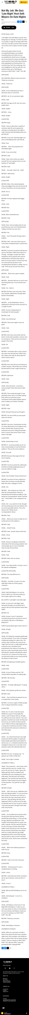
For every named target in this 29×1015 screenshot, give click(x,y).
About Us (5, 978)
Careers (5, 990)
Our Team (5, 979)
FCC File (5, 998)
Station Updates (7, 982)
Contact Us (5, 989)
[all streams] (27, 1013)
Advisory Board (6, 980)
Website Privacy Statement (9, 1001)
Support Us (5, 991)
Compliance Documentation (9, 999)
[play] (2, 1013)
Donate (24, 2)
